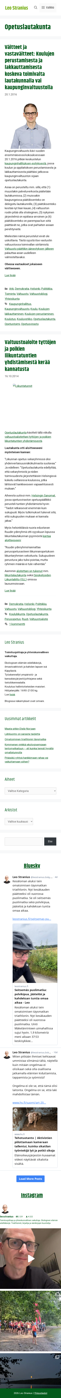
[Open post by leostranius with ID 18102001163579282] (30, 1321)
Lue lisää (10, 275)
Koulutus (10, 319)
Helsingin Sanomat (43, 495)
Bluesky (32, 866)
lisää (12, 694)
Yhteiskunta (12, 298)
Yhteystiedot (40, 1393)
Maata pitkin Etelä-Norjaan (20, 728)
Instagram (32, 1195)
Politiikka (46, 288)
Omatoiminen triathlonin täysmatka (25, 739)
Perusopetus (13, 619)
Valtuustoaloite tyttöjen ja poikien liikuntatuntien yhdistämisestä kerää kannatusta (30, 356)
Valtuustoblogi (38, 293)
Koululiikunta (17, 614)
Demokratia (22, 288)
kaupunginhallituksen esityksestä (25, 163)
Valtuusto (22, 293)
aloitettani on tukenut (29, 571)
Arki (11, 288)
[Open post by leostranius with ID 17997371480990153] (30, 1258)
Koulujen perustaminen (39, 313)
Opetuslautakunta (44, 319)
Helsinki (35, 288)
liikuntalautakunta (15, 575)
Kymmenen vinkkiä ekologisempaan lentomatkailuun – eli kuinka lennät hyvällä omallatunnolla (29, 748)
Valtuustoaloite (38, 619)
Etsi (50, 841)
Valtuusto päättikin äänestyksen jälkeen (29, 248)
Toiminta (10, 293)
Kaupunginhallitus (20, 304)
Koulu (34, 308)
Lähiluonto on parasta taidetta (22, 734)
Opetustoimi (12, 324)
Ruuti (25, 619)
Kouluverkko (24, 319)
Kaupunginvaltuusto (17, 308)
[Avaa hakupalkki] (35, 7)
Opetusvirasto (30, 324)
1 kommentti (17, 624)
